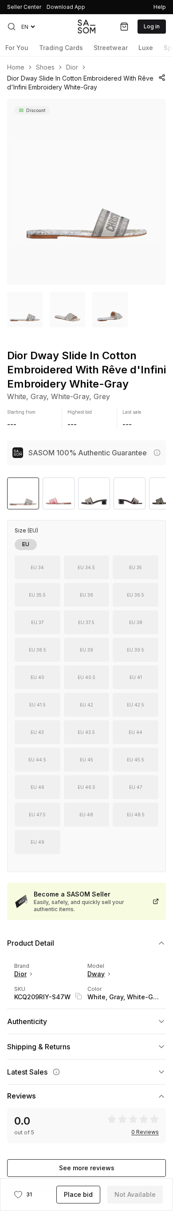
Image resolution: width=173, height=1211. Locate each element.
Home (15, 67)
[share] (161, 77)
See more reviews (86, 1168)
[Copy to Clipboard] (78, 996)
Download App (66, 7)
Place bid (78, 1194)
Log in (152, 26)
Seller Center (24, 7)
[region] (86, 192)
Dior (72, 67)
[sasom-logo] (86, 26)
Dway (96, 974)
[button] (11, 26)
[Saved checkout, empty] (124, 26)
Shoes (45, 67)
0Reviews (145, 1132)
